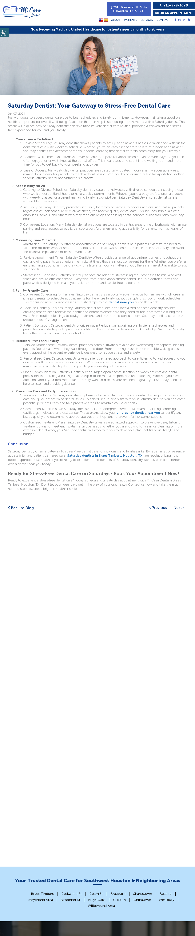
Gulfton (119, 900)
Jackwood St (72, 894)
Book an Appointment (174, 13)
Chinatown (142, 900)
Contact (163, 20)
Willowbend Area (101, 906)
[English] (101, 20)
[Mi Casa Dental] (22, 12)
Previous (159, 507)
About (116, 20)
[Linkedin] (184, 20)
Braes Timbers (42, 894)
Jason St (96, 894)
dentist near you (121, 302)
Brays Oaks (96, 900)
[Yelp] (189, 20)
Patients (130, 20)
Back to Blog (22, 508)
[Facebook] (175, 20)
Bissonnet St (70, 900)
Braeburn (118, 894)
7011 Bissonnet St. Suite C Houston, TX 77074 (130, 9)
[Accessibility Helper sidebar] (4, 32)
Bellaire (166, 894)
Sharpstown (142, 894)
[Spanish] (106, 20)
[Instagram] (179, 20)
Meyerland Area (40, 900)
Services (147, 20)
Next (178, 507)
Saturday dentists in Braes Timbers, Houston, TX (104, 455)
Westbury (166, 900)
